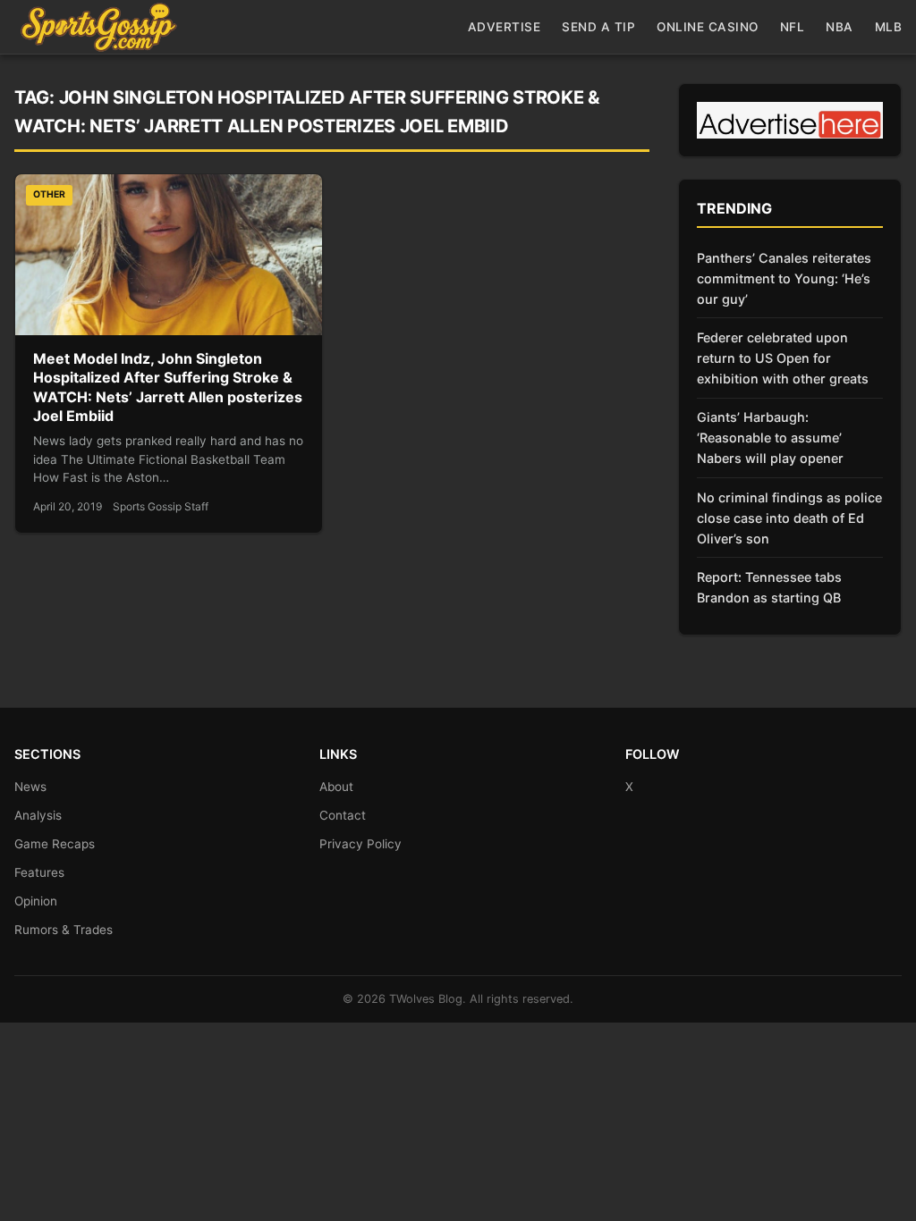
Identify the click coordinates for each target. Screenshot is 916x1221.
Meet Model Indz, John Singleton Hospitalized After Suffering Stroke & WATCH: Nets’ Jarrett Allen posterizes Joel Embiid (167, 387)
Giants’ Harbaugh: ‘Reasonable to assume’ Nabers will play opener (770, 437)
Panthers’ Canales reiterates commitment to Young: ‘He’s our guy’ (784, 278)
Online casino (708, 27)
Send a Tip (598, 27)
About (336, 786)
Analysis (38, 815)
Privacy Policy (360, 844)
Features (39, 872)
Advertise (504, 27)
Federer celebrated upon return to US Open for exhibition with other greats (783, 358)
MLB (889, 27)
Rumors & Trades (63, 929)
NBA (839, 27)
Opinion (35, 901)
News (30, 786)
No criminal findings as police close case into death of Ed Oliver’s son (789, 518)
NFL (792, 27)
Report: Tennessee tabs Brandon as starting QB (769, 587)
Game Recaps (54, 844)
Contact (342, 815)
